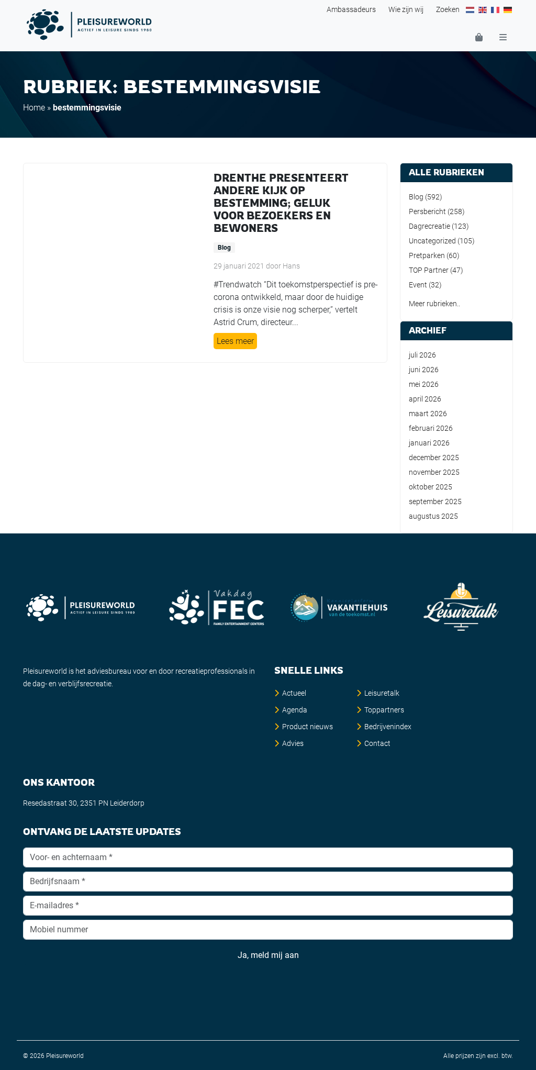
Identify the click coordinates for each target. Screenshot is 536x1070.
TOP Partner (429, 270)
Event (418, 285)
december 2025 (434, 457)
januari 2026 (429, 443)
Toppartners (384, 710)
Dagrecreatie (429, 226)
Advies (293, 743)
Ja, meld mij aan (268, 955)
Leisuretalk (381, 693)
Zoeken (448, 9)
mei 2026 (424, 384)
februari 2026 (431, 428)
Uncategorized (432, 241)
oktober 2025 (430, 487)
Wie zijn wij (405, 9)
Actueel (294, 693)
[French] (495, 9)
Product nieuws (307, 726)
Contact (377, 743)
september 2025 (435, 501)
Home (34, 108)
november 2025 (434, 472)
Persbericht (427, 211)
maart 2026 (428, 413)
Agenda (294, 710)
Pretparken (427, 255)
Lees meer (235, 341)
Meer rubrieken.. (434, 303)
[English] (483, 9)
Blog (224, 247)
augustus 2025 (433, 516)
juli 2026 (422, 355)
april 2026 (425, 399)
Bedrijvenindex (387, 726)
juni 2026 (424, 369)
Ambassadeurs (351, 9)
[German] (508, 9)
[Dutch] (470, 9)
